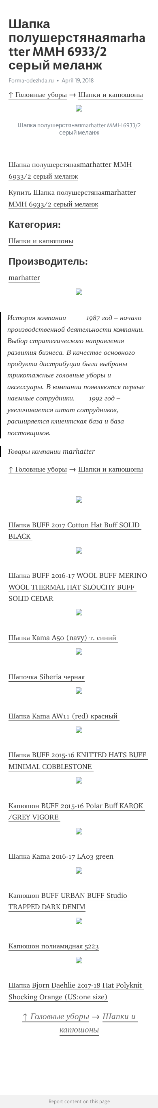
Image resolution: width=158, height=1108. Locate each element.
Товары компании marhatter (51, 451)
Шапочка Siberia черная (47, 676)
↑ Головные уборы (38, 94)
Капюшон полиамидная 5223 (54, 946)
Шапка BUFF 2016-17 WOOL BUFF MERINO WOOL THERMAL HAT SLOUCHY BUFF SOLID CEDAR (79, 587)
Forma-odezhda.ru (31, 80)
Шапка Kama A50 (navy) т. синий (63, 637)
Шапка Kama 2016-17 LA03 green (62, 856)
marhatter (24, 277)
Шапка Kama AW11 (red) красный (64, 716)
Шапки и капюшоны (110, 94)
